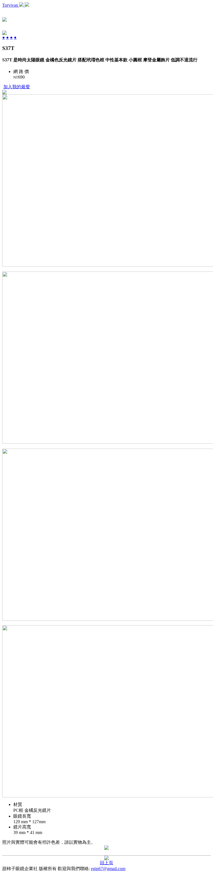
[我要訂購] (4, 93)
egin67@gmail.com (108, 868)
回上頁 (106, 862)
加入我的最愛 (16, 86)
